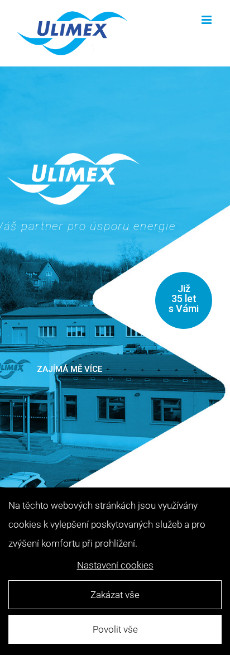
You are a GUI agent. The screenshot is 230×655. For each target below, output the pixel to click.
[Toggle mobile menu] (207, 20)
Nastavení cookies (115, 565)
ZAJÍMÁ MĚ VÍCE (69, 369)
